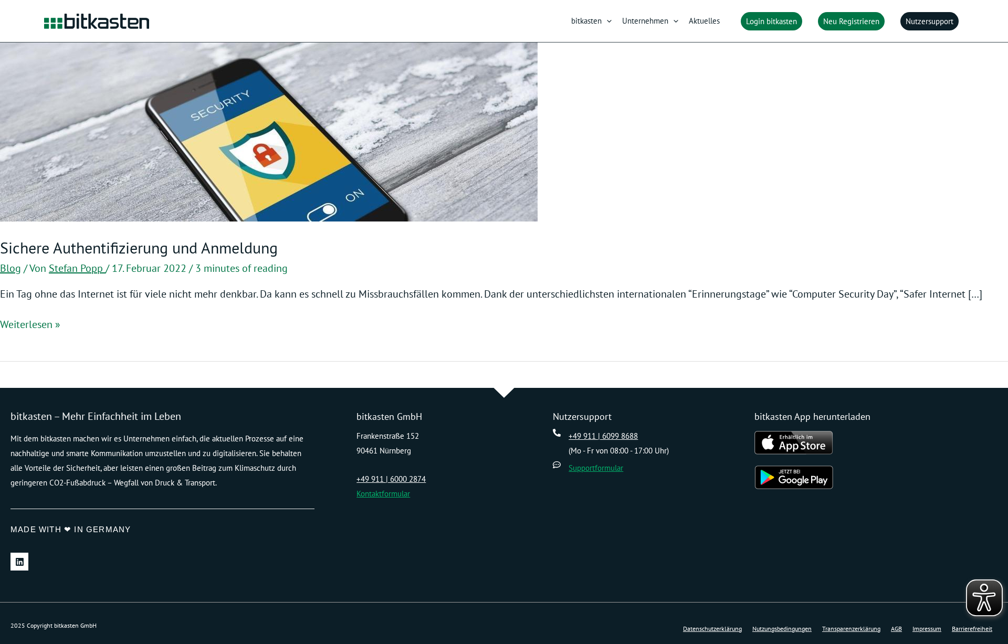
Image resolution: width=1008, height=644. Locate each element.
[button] (607, 21)
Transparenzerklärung (851, 628)
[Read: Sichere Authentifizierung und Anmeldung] (269, 131)
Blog (10, 268)
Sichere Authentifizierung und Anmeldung (139, 247)
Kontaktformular (383, 494)
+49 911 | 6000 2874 (391, 479)
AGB (896, 628)
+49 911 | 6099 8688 (603, 436)
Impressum (926, 628)
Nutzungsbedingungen (782, 628)
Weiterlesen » (30, 324)
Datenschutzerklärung (712, 628)
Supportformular (596, 468)
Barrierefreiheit (972, 628)
